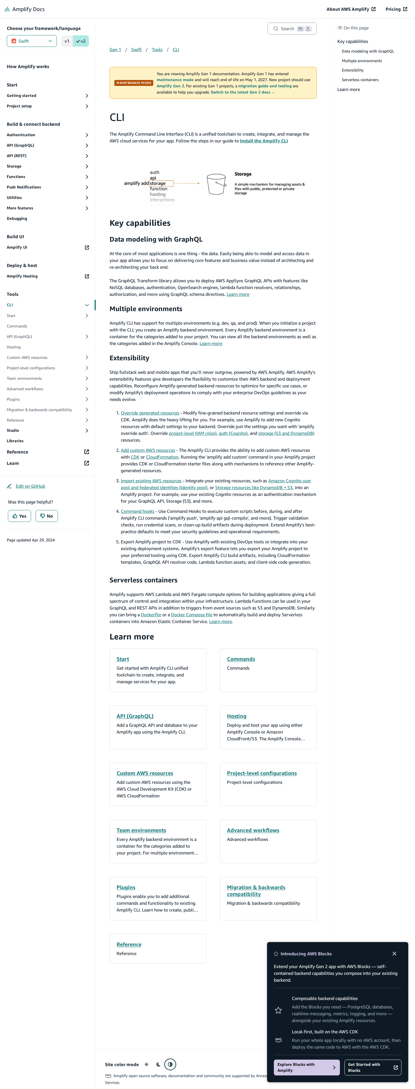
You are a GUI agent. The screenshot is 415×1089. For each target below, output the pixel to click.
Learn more (238, 294)
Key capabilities (140, 223)
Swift (23, 41)
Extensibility (129, 357)
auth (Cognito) (233, 433)
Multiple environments (146, 308)
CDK (135, 457)
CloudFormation (162, 457)
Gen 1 (115, 49)
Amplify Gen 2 (170, 85)
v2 (83, 41)
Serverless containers (144, 580)
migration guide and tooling (265, 85)
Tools (157, 49)
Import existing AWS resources (151, 480)
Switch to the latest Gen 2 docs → (243, 92)
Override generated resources (150, 413)
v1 (67, 41)
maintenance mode (175, 79)
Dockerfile (151, 614)
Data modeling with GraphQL (156, 239)
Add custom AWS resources (148, 450)
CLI (176, 49)
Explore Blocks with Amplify (296, 1067)
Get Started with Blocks (364, 1067)
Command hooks (137, 511)
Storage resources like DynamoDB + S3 (253, 487)
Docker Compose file (191, 614)
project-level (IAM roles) (193, 433)
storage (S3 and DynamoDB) (286, 433)
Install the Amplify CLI (264, 141)
